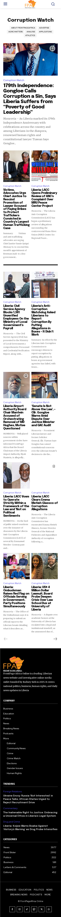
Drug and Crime (11, 821)
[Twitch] (34, 909)
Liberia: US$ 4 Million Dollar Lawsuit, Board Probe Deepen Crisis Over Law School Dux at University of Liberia (42, 598)
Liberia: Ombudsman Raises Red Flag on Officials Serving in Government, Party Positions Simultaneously (16, 597)
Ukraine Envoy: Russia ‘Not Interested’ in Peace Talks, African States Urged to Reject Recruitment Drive (28, 799)
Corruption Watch (13, 80)
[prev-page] (5, 639)
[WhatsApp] (49, 909)
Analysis (31, 32)
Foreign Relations (12, 791)
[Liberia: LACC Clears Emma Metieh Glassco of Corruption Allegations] (44, 475)
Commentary (10, 808)
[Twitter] (41, 909)
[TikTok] (27, 909)
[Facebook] (12, 909)
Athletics (30, 35)
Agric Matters (15, 32)
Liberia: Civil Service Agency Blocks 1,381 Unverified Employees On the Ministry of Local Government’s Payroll (16, 317)
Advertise (44, 28)
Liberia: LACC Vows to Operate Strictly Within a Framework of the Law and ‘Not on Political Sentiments (16, 506)
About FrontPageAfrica (23, 28)
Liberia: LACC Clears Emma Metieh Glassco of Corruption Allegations (44, 503)
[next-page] (55, 639)
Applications (45, 32)
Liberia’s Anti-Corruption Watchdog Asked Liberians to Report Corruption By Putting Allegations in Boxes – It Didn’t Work (43, 320)
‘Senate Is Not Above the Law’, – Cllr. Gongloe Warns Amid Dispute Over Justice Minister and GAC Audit (43, 416)
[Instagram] (19, 909)
